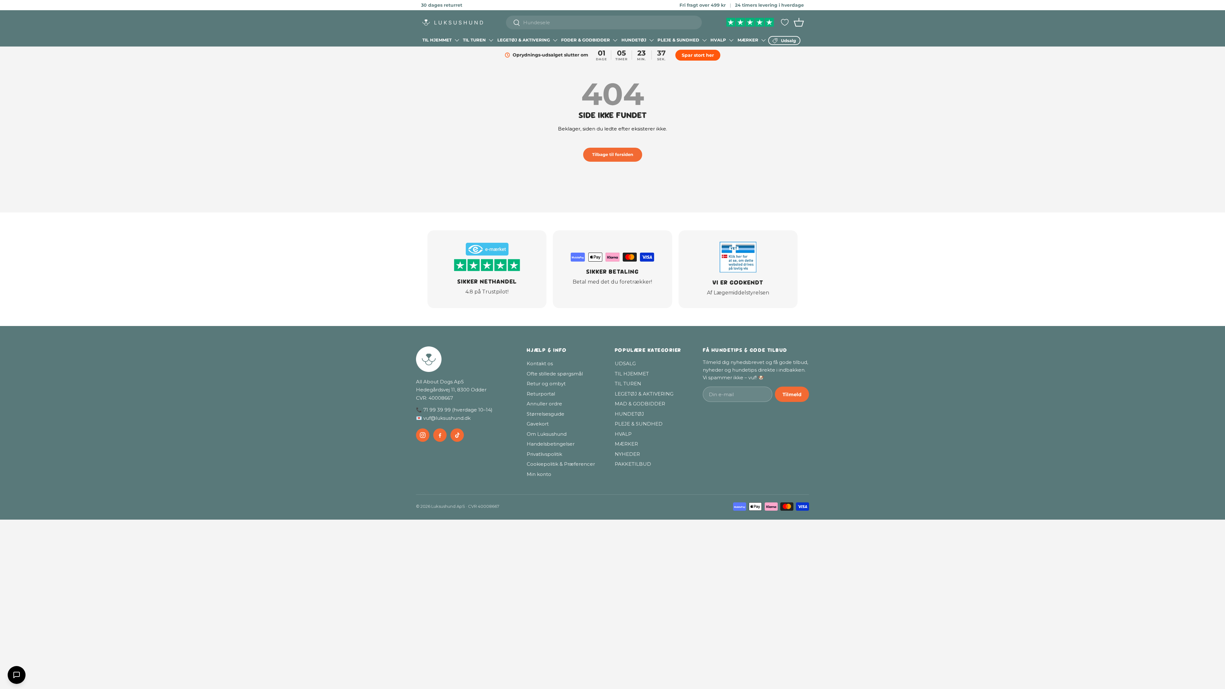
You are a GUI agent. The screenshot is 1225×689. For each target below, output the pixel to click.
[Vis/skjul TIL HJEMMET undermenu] (457, 40)
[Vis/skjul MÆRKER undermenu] (763, 40)
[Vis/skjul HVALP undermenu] (731, 40)
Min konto (539, 474)
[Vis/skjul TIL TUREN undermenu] (491, 40)
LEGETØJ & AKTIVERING (523, 39)
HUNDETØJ (633, 39)
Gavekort (538, 424)
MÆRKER (748, 39)
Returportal (541, 394)
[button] (799, 22)
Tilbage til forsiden (612, 154)
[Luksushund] (465, 359)
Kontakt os (540, 363)
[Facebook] (440, 435)
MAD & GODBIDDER (640, 404)
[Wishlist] (785, 22)
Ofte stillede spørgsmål (555, 374)
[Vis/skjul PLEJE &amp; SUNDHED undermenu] (704, 40)
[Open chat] (17, 675)
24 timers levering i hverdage (769, 5)
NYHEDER (627, 454)
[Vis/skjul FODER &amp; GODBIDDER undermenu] (615, 40)
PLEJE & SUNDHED (678, 39)
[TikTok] (457, 435)
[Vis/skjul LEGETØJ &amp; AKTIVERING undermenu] (555, 40)
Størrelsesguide (545, 414)
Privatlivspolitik (544, 454)
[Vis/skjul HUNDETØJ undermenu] (651, 40)
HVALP (718, 39)
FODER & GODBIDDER (585, 39)
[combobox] (604, 22)
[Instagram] (422, 435)
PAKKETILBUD (633, 464)
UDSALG (625, 363)
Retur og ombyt (546, 384)
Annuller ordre (544, 404)
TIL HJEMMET (437, 39)
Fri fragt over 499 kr (702, 5)
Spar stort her (698, 55)
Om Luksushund (547, 434)
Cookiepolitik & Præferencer (561, 464)
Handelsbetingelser (551, 444)
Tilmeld (792, 394)
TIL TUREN (474, 39)
